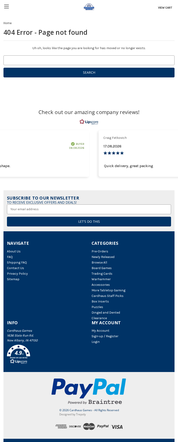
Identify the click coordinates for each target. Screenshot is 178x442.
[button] (47, 355)
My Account (100, 331)
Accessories (101, 285)
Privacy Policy (17, 274)
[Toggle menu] (6, 6)
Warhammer (101, 279)
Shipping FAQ (17, 262)
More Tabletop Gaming (108, 290)
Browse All (99, 262)
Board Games (102, 268)
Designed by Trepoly (72, 414)
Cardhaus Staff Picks (108, 296)
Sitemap (13, 279)
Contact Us (15, 268)
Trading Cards (102, 274)
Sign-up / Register (105, 336)
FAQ (10, 257)
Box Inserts (100, 301)
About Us (14, 251)
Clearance (99, 318)
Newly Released (103, 257)
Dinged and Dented (106, 313)
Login (96, 342)
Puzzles (97, 307)
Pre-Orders (100, 251)
